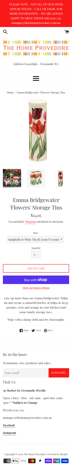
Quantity (36, 247)
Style (35, 232)
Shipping (30, 221)
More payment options (36, 287)
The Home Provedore (35, 454)
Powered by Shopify (57, 454)
